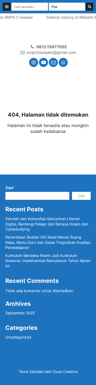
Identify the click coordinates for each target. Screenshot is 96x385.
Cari (9, 187)
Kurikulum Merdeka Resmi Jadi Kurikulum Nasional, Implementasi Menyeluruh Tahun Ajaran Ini (48, 260)
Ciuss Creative (65, 371)
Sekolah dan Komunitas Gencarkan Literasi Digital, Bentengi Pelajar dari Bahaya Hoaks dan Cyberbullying (46, 223)
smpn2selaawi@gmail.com (51, 52)
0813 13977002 (51, 46)
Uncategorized (18, 337)
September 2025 (20, 313)
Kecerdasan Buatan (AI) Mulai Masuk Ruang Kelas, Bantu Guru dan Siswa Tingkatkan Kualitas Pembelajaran (47, 242)
